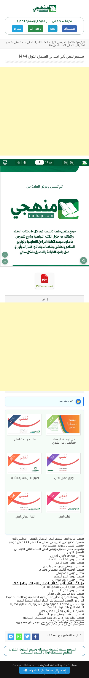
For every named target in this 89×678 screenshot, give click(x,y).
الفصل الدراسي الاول (62, 42)
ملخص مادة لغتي (25, 439)
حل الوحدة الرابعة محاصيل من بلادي (64, 440)
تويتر (53, 28)
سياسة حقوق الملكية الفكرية (58, 665)
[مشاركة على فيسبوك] (35, 637)
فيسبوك (69, 28)
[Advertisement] (44, 111)
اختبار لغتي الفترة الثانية (25, 477)
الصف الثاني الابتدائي (38, 42)
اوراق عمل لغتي (64, 477)
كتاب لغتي (64, 516)
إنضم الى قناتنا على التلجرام (47, 670)
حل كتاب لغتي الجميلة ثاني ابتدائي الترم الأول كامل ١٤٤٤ (48, 583)
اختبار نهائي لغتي (25, 516)
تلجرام (17, 28)
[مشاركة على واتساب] (19, 637)
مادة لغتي (19, 42)
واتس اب (35, 28)
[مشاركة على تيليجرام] (11, 637)
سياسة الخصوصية (24, 665)
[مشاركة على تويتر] (27, 637)
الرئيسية (80, 42)
